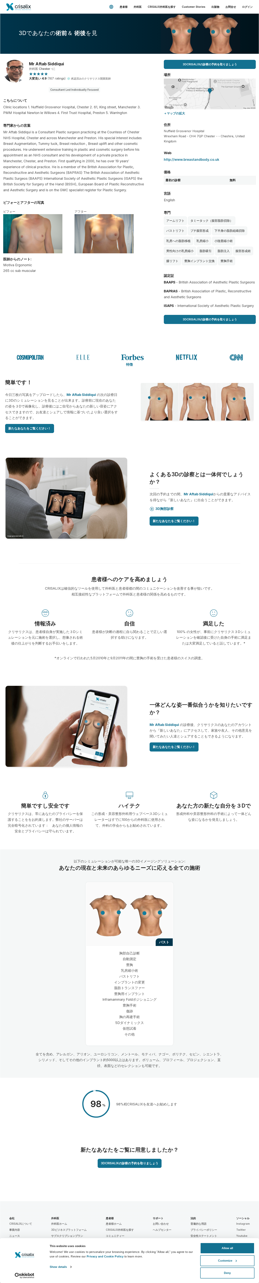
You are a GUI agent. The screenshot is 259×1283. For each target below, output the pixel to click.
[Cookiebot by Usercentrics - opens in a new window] (24, 1275)
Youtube (241, 1235)
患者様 (124, 6)
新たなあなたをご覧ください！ (29, 428)
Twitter (241, 1229)
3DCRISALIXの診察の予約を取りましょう (210, 64)
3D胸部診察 (164, 509)
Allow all (227, 1248)
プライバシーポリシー (204, 1229)
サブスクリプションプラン (67, 1235)
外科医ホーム (59, 1223)
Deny (227, 1272)
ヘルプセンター (162, 1229)
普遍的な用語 (198, 1223)
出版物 (215, 6)
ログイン (247, 6)
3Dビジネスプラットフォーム (69, 1229)
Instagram (243, 1223)
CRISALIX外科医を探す (162, 6)
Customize (225, 1260)
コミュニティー (115, 1235)
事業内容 (14, 1229)
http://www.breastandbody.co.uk (191, 160)
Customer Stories (193, 6)
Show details (58, 1266)
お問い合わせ (161, 1223)
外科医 (138, 6)
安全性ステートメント (204, 1235)
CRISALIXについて (20, 1223)
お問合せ (230, 6)
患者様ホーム (114, 1223)
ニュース (14, 1235)
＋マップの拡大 (174, 113)
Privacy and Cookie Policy (105, 1256)
